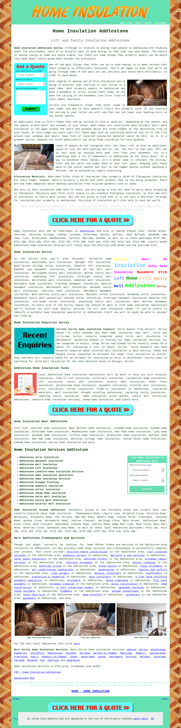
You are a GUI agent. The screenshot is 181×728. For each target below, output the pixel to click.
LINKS (130, 23)
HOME (122, 23)
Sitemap (16, 699)
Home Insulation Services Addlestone (51, 450)
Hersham (85, 653)
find (24, 428)
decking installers (107, 573)
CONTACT (148, 23)
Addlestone (87, 231)
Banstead (126, 653)
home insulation (70, 442)
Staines (71, 653)
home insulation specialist (62, 312)
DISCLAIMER (160, 23)
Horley (143, 649)
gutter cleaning (144, 562)
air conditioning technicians (53, 569)
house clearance (117, 580)
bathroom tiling (50, 566)
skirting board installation (87, 552)
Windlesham (158, 649)
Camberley (20, 653)
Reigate (32, 660)
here (77, 643)
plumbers (66, 591)
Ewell (34, 656)
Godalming (73, 660)
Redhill (141, 653)
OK (152, 718)
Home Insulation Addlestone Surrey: (39, 48)
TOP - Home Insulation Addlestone (37, 672)
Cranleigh (20, 656)
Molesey (145, 656)
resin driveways (151, 566)
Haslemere (115, 656)
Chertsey (53, 660)
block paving (107, 566)
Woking (131, 649)
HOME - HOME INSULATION (90, 691)
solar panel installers (30, 559)
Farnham (19, 660)
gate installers (100, 577)
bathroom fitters (96, 559)
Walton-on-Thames (105, 653)
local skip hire (34, 594)
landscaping (106, 569)
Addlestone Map (24, 678)
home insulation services (106, 649)
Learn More (140, 718)
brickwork (74, 580)
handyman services (131, 587)
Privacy (165, 699)
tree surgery (60, 573)
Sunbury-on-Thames (54, 656)
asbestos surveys (75, 555)
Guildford (37, 653)
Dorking (131, 656)
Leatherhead (157, 653)
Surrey (82, 649)
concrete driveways (79, 562)
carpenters (133, 594)
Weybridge (87, 656)
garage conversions (125, 591)
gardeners (29, 598)
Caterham (159, 656)
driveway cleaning (61, 584)
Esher (74, 656)
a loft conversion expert (75, 587)
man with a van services (128, 555)
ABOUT (138, 23)
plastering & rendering (48, 577)
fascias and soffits (152, 569)
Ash (42, 660)
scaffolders (154, 573)
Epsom (101, 656)
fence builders (24, 591)
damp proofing (92, 594)
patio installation (124, 584)
